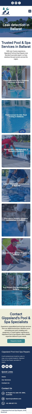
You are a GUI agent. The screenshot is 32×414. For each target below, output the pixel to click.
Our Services (6, 380)
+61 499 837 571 (11, 403)
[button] (29, 11)
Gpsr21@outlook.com (13, 399)
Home (4, 377)
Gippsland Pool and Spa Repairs (12, 410)
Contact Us (5, 383)
